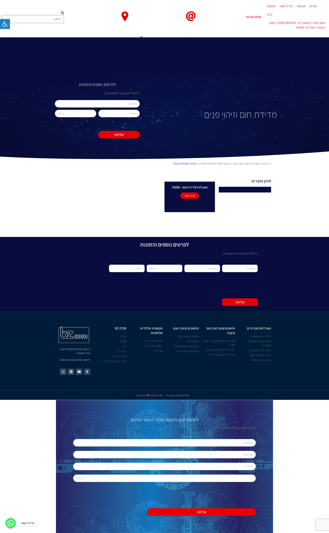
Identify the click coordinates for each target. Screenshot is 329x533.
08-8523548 (253, 17)
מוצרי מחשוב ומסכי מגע (246, 164)
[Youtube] (79, 372)
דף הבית (266, 164)
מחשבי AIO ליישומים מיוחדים (215, 164)
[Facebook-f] (87, 372)
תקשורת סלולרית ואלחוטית (151, 330)
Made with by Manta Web (149, 395)
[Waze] (63, 372)
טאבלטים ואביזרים (259, 328)
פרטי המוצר (189, 195)
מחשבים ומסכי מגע (186, 328)
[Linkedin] (71, 372)
